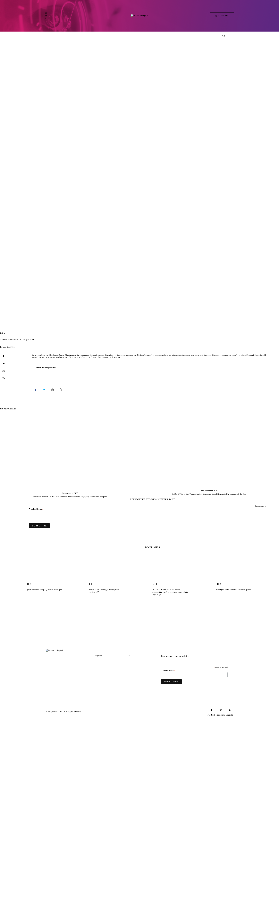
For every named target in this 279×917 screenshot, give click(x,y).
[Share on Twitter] (3, 363)
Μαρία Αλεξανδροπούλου (46, 367)
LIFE (2, 333)
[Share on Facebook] (3, 356)
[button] (3, 378)
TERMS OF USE (134, 683)
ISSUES (98, 688)
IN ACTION (100, 666)
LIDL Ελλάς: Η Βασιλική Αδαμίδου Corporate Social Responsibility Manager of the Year (209, 494)
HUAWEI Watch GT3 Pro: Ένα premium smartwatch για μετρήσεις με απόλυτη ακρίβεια (70, 497)
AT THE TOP (100, 672)
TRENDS (98, 661)
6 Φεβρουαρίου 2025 (209, 490)
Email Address (36, 509)
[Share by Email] (3, 370)
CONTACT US (133, 672)
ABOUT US (131, 661)
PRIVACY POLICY (135, 677)
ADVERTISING (133, 666)
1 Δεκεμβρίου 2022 (70, 493)
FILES (97, 683)
